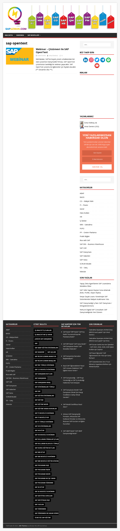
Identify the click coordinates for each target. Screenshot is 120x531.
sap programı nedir (42, 474)
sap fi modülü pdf (42, 417)
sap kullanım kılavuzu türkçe (47, 444)
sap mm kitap (40, 452)
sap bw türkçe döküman (44, 365)
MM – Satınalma (86, 225)
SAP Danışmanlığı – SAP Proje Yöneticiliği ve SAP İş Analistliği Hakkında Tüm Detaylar (73, 380)
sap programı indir (42, 470)
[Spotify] (108, 60)
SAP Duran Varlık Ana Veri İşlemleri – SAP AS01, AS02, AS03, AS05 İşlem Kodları (101, 346)
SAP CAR (83, 248)
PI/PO (82, 228)
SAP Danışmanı (85, 252)
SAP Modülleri (33, 35)
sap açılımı (51, 352)
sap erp (38, 391)
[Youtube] (97, 65)
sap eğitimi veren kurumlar (46, 409)
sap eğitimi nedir (41, 404)
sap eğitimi (39, 400)
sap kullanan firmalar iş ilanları (48, 439)
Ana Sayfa (9, 35)
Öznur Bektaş (89, 122)
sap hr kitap (39, 430)
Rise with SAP (85, 240)
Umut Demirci (53, 55)
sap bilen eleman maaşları (45, 361)
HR (81, 217)
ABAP (82, 193)
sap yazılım (39, 504)
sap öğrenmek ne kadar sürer (46, 513)
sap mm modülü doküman (45, 457)
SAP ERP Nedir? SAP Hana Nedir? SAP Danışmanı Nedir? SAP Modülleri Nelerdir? (74, 346)
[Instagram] (91, 60)
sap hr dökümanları (43, 426)
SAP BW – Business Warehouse (92, 244)
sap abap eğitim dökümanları (46, 348)
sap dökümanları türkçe (45, 387)
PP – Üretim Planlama (88, 232)
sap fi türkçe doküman (44, 422)
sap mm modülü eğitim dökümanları (49, 461)
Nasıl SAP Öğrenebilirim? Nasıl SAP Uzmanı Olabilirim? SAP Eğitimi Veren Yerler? (73, 368)
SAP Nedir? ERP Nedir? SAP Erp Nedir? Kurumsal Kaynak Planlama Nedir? (74, 334)
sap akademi (39, 352)
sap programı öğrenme (44, 483)
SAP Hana (83, 260)
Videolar (83, 271)
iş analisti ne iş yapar (43, 335)
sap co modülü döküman (45, 370)
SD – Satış (84, 267)
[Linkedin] (85, 60)
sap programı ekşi (42, 465)
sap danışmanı (40, 378)
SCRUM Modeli (85, 264)
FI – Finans (84, 205)
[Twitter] (97, 60)
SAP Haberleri (85, 256)
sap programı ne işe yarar (45, 478)
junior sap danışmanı (43, 339)
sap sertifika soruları (43, 496)
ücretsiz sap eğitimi (43, 518)
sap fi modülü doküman (44, 413)
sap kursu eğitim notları (45, 448)
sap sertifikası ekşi (42, 500)
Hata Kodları (84, 213)
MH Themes (23, 526)
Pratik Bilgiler (85, 236)
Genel (82, 209)
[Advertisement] (97, 91)
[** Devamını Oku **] (44, 70)
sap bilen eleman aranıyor (45, 356)
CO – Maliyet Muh (86, 201)
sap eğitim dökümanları (44, 396)
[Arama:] (97, 45)
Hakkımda (20, 35)
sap (36, 343)
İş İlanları (83, 221)
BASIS (82, 197)
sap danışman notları (43, 374)
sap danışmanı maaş (43, 383)
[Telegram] (102, 60)
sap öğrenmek (40, 509)
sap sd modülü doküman (44, 491)
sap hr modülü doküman (45, 435)
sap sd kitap (39, 487)
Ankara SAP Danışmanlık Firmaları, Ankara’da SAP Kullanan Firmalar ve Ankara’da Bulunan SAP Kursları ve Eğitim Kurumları (74, 419)
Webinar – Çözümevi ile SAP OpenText (52, 51)
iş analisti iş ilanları (43, 330)
